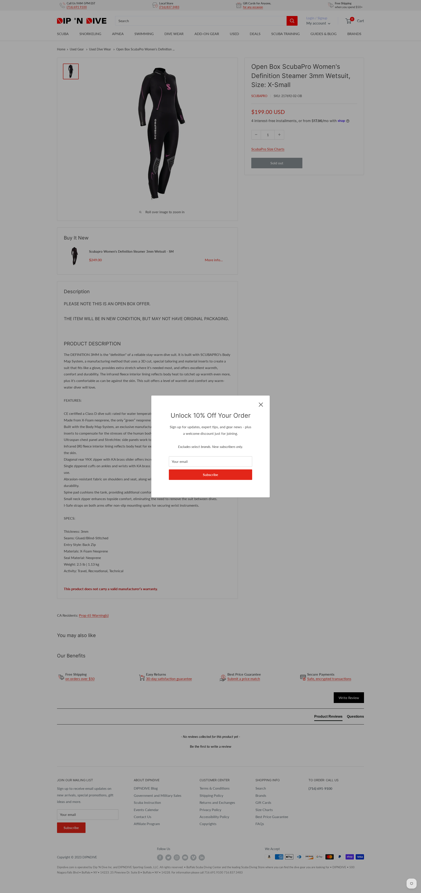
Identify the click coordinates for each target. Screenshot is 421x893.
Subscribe (210, 474)
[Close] (261, 404)
